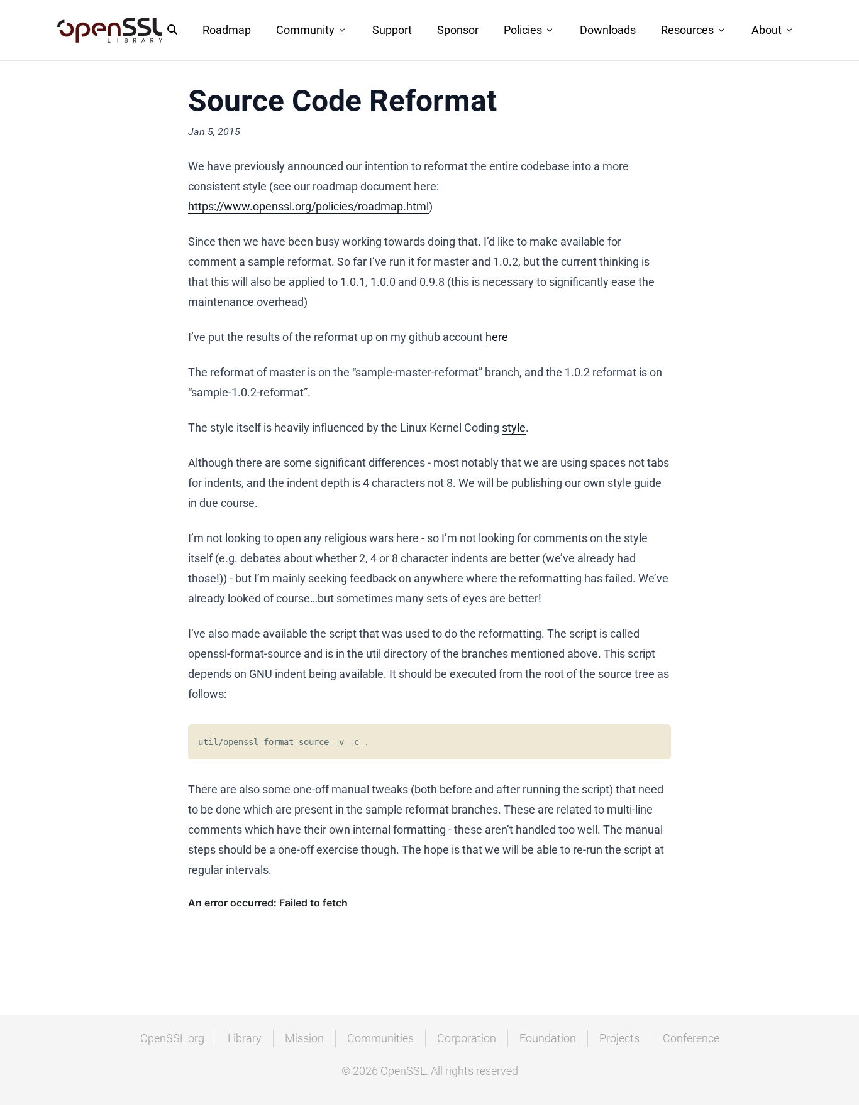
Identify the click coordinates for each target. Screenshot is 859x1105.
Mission (304, 1038)
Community (305, 29)
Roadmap (226, 29)
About (766, 29)
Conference (691, 1038)
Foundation (547, 1038)
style (514, 427)
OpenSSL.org (172, 1038)
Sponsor (458, 29)
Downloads (608, 29)
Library (245, 1038)
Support (392, 29)
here (496, 337)
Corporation (466, 1038)
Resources (687, 29)
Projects (619, 1038)
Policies (523, 29)
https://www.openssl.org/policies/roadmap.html (308, 206)
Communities (380, 1038)
